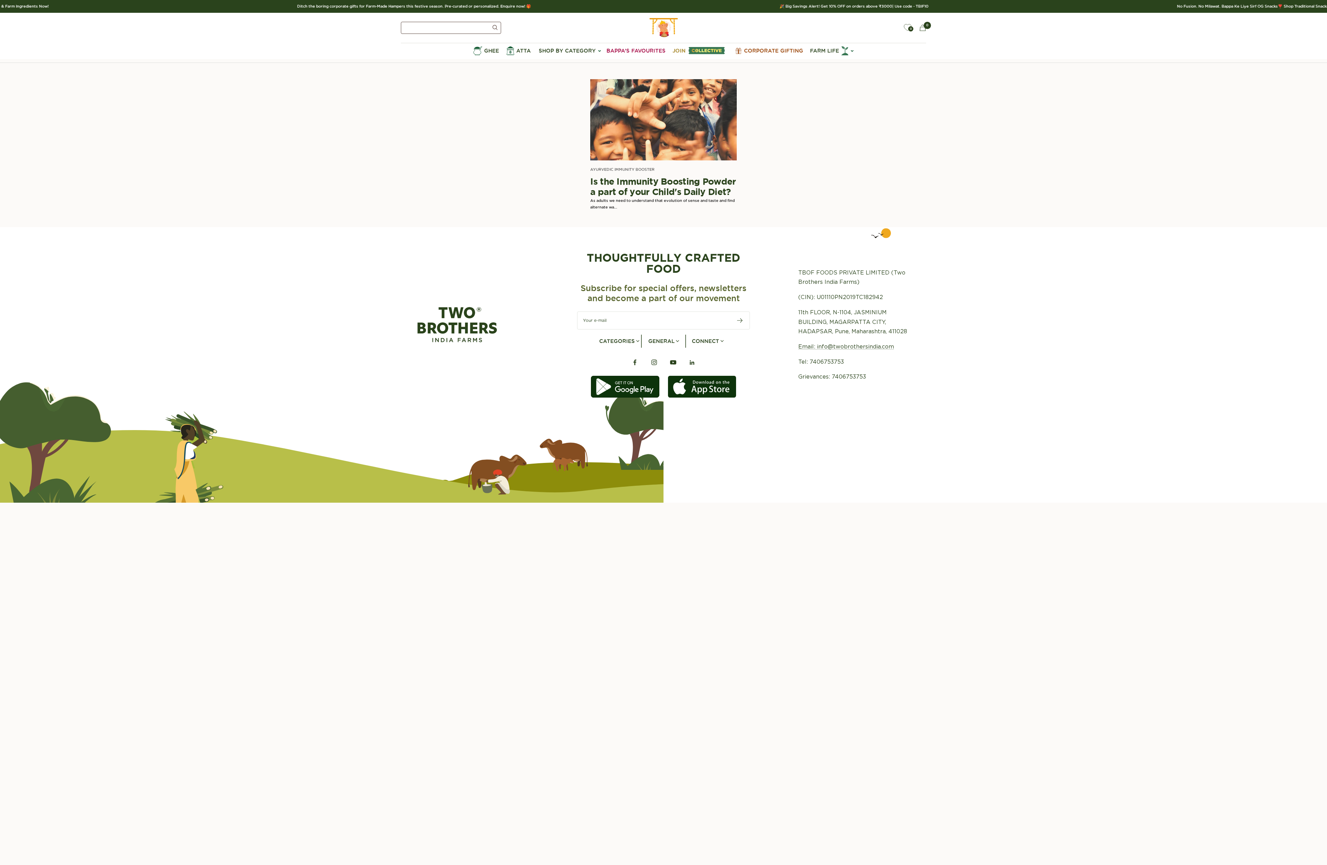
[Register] (740, 320)
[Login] (891, 28)
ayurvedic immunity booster (622, 169)
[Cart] (922, 28)
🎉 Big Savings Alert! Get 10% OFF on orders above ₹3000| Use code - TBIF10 (816, 6)
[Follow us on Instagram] (654, 362)
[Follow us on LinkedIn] (692, 362)
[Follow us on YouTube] (673, 362)
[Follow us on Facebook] (634, 362)
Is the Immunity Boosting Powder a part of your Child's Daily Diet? (663, 186)
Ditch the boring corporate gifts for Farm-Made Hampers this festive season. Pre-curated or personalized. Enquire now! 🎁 (377, 6)
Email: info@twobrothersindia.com (846, 346)
